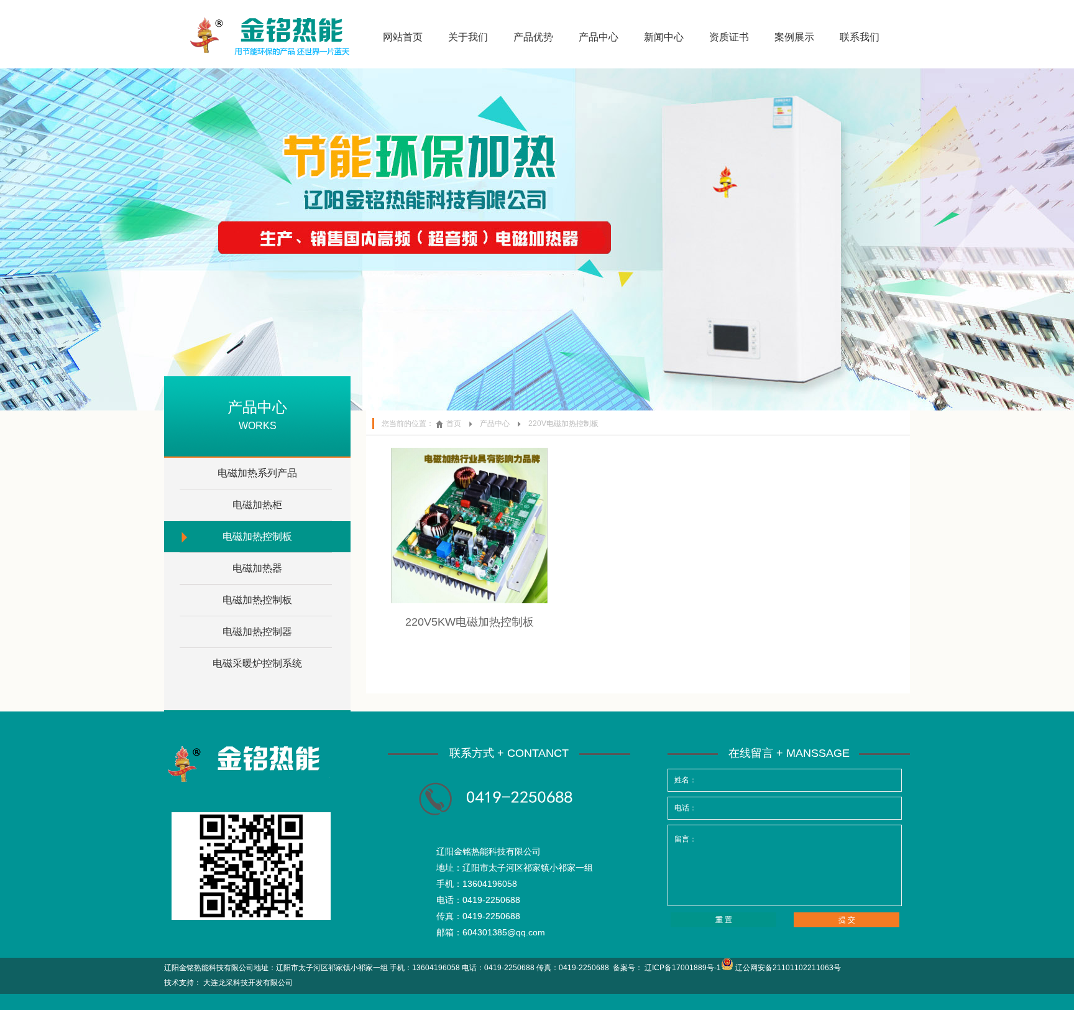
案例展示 (794, 37)
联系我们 (859, 37)
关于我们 (468, 37)
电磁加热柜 (257, 504)
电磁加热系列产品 (257, 473)
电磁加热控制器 (257, 631)
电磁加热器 (257, 568)
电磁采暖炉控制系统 (257, 663)
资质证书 (729, 37)
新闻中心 (664, 37)
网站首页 (403, 37)
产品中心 (598, 37)
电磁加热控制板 (257, 536)
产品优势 (533, 37)
